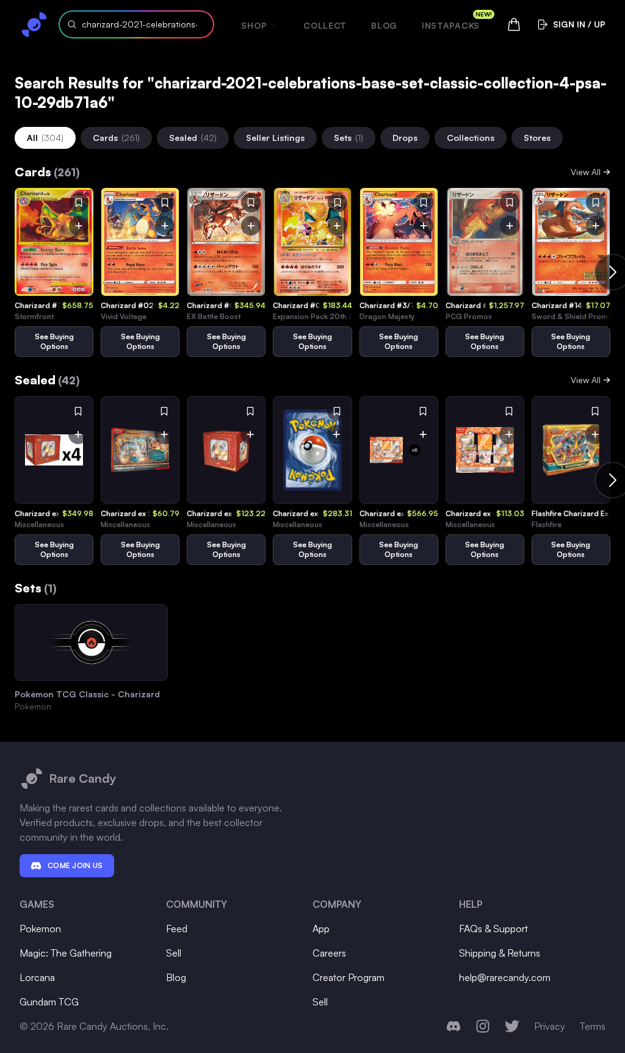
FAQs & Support (493, 928)
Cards (116, 137)
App (321, 928)
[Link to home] (34, 24)
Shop (254, 25)
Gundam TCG (49, 1002)
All (45, 137)
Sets (348, 137)
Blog (384, 25)
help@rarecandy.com (505, 977)
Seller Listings (275, 137)
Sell (173, 953)
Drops (404, 137)
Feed (176, 928)
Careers (329, 953)
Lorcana (37, 977)
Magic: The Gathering (66, 953)
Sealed (193, 137)
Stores (537, 137)
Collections (470, 137)
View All (586, 172)
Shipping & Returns (499, 953)
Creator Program (348, 977)
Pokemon (40, 928)
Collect (325, 25)
